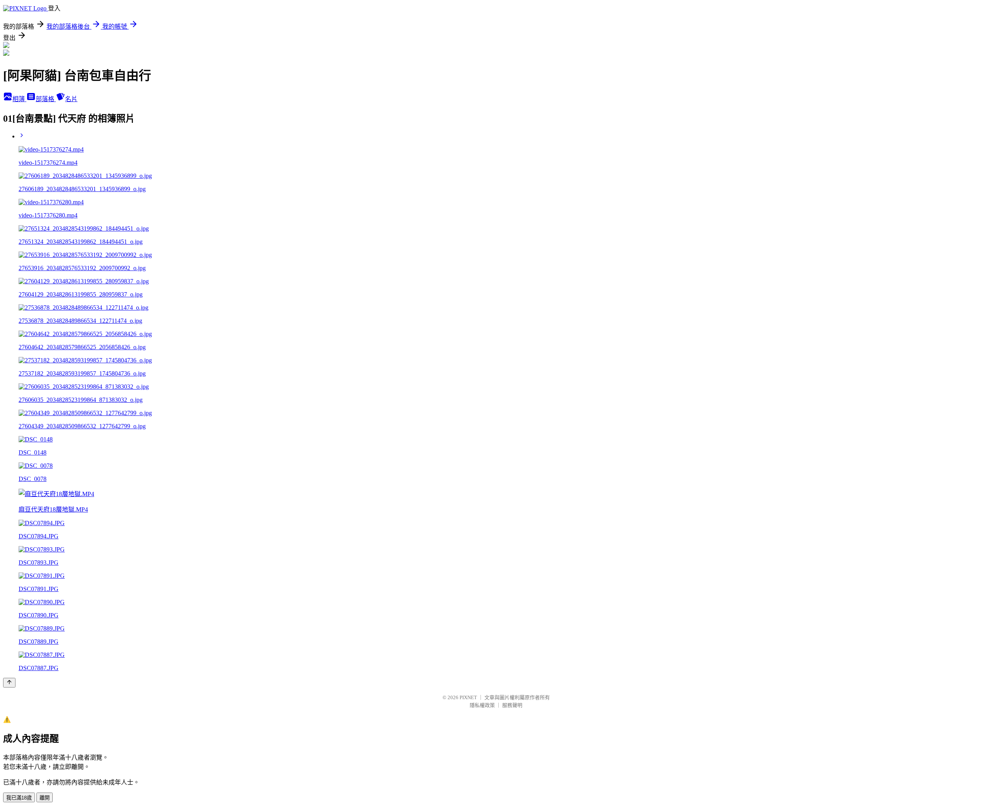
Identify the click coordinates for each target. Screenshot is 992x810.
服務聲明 (512, 705)
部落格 (46, 99)
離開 (45, 798)
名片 (71, 99)
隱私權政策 (482, 705)
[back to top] (9, 683)
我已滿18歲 (19, 798)
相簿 (19, 99)
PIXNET (468, 697)
